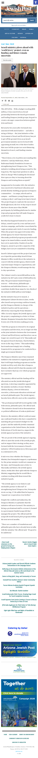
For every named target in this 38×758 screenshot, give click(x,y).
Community (15, 29)
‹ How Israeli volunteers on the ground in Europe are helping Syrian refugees (8, 545)
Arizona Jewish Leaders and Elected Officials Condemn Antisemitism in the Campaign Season (19, 564)
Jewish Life (29, 33)
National (23, 37)
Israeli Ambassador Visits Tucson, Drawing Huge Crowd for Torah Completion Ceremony (19, 595)
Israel (24, 29)
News (7, 44)
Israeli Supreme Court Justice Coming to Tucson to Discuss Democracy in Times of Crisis (19, 600)
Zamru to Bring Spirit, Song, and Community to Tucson (19, 576)
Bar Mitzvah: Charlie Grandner (19, 591)
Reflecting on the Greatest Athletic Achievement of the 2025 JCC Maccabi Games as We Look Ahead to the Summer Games (19, 571)
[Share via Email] (9, 101)
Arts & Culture (10, 33)
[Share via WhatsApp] (12, 101)
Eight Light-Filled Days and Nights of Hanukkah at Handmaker (19, 611)
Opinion (20, 33)
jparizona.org (19, 751)
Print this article (7, 60)
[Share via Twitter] (2, 101)
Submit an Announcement (26, 734)
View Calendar (13, 734)
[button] (35, 2)
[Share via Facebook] (6, 101)
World (31, 29)
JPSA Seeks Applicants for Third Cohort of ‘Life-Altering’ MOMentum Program (19, 606)
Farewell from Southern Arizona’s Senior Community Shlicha (19, 581)
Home (5, 734)
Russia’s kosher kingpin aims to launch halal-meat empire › (30, 544)
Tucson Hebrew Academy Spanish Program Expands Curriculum (19, 586)
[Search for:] (14, 20)
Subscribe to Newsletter (19, 742)
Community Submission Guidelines (19, 738)
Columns (15, 37)
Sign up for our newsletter (18, 25)
